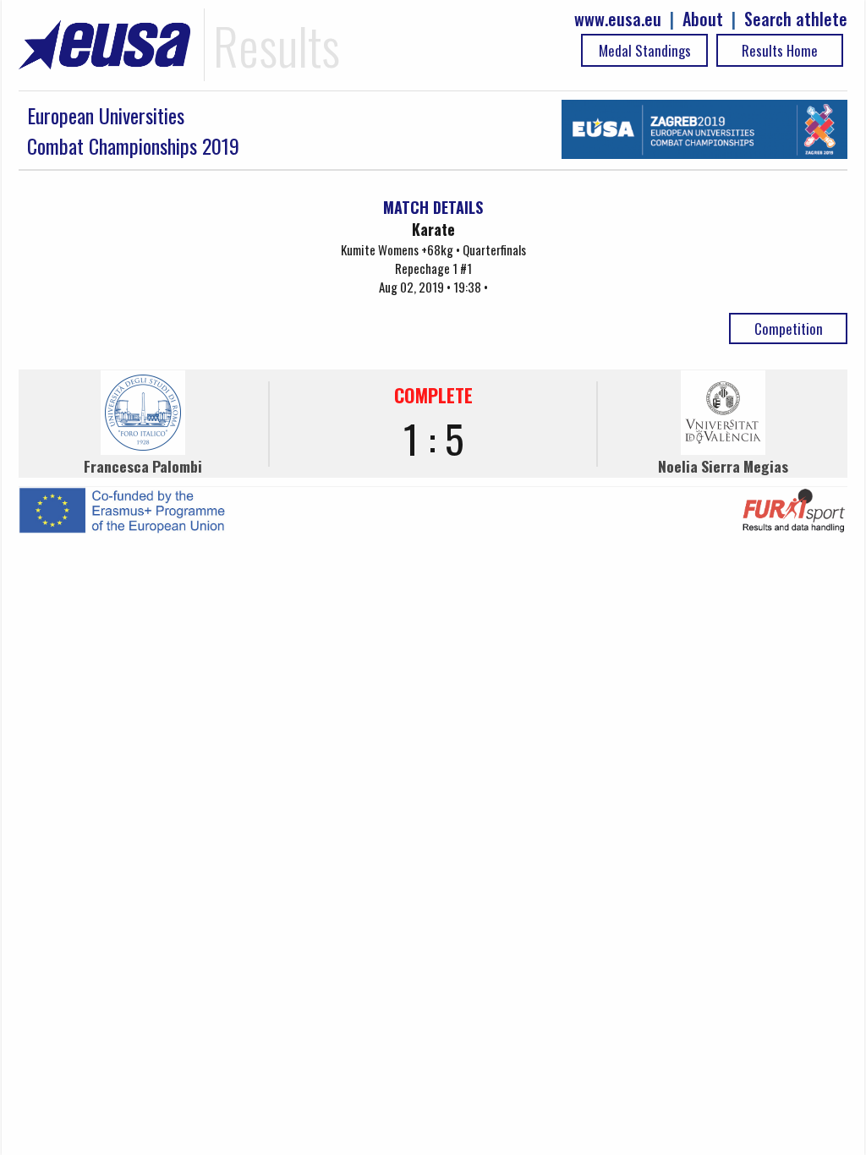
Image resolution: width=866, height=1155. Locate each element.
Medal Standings (645, 50)
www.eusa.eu (617, 19)
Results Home (780, 50)
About (702, 19)
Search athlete (795, 19)
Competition (788, 328)
